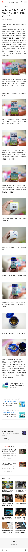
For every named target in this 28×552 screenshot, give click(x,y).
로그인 (14, 541)
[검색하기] (22, 2)
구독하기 (5, 438)
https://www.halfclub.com (9, 410)
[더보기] (25, 550)
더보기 (25, 446)
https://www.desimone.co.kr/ (10, 399)
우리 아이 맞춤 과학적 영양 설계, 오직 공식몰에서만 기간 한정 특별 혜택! (10, 405)
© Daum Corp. (14, 544)
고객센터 (19, 541)
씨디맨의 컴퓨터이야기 (14, 2)
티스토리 (8, 541)
